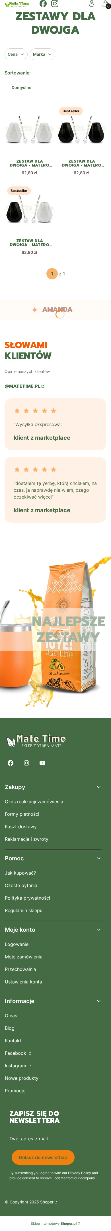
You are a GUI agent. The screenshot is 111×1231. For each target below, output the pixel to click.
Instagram (16, 1065)
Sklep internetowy (54, 1223)
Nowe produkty (21, 1078)
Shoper (47, 1201)
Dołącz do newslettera (43, 1157)
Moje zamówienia (23, 957)
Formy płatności (22, 814)
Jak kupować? (20, 873)
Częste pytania (21, 885)
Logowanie (16, 944)
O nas (11, 1015)
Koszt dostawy (21, 826)
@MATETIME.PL (22, 386)
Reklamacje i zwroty (26, 839)
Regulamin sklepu (23, 910)
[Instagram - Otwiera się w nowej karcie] (26, 763)
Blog (10, 1028)
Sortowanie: (18, 73)
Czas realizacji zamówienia (34, 801)
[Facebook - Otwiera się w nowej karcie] (10, 763)
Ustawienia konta (23, 982)
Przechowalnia (20, 969)
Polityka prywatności (27, 898)
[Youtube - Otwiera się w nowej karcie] (42, 763)
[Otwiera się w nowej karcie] (43, 3)
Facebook (16, 1053)
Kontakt (13, 1040)
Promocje (15, 1090)
